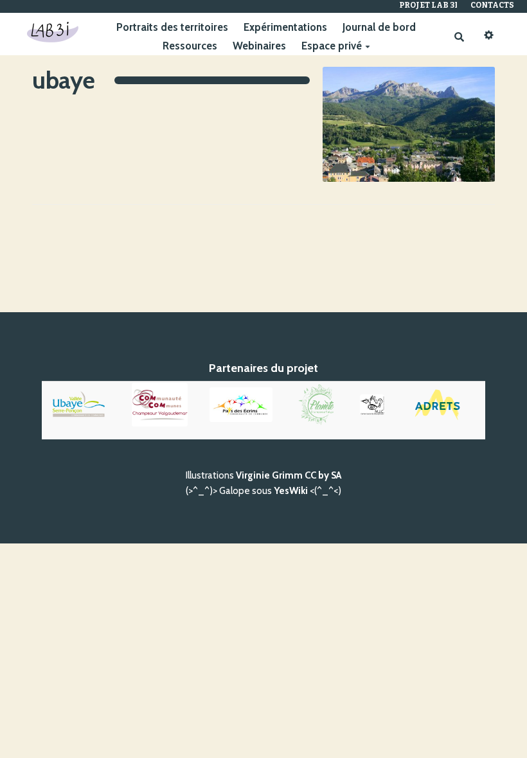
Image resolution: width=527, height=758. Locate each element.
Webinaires (259, 45)
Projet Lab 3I (428, 5)
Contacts (492, 5)
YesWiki (291, 491)
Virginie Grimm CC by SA (288, 475)
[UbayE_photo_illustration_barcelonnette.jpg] (402, 131)
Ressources (190, 45)
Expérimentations (285, 27)
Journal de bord (379, 27)
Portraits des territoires (172, 27)
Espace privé (331, 45)
